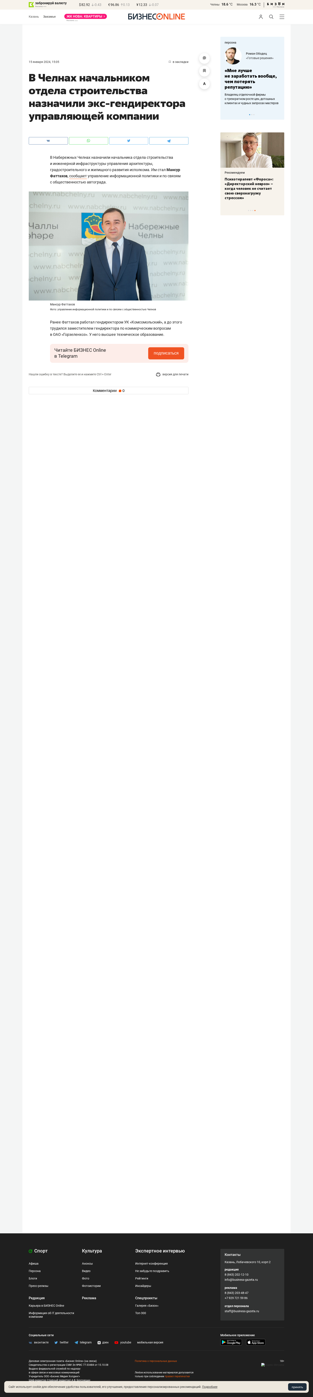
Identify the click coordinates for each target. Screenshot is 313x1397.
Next (279, 114)
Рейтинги (141, 1278)
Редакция (37, 1298)
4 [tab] (255, 210)
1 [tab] (249, 114)
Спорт (40, 1251)
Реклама (89, 1298)
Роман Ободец (256, 53)
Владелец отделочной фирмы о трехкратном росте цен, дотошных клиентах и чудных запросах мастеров (252, 99)
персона (230, 42)
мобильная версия (150, 1342)
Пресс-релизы (38, 1286)
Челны (215, 4)
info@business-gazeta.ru (241, 1279)
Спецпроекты (146, 1298)
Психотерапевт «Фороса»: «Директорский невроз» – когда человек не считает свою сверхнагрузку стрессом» (249, 188)
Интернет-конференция (151, 1263)
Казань (34, 16)
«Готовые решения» (260, 58)
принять (297, 1387)
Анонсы (87, 1263)
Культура (92, 1251)
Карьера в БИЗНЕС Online (46, 1305)
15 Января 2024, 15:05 (44, 62)
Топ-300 (140, 1313)
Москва (242, 4)
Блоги (33, 1278)
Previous (226, 114)
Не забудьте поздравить (152, 1271)
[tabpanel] (252, 76)
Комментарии (109, 391)
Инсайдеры (143, 1286)
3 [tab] (253, 114)
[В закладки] (204, 71)
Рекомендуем (235, 172)
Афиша (34, 1263)
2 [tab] (251, 114)
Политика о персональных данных (156, 1361)
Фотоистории (91, 1286)
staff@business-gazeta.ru (242, 1311)
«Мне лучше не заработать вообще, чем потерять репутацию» (251, 79)
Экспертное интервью (160, 1251)
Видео (86, 1271)
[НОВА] (85, 18)
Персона (35, 1271)
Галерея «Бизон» (147, 1305)
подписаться (166, 353)
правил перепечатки (177, 1376)
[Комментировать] (204, 58)
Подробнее (209, 1386)
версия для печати (175, 374)
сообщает (78, 176)
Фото (85, 1278)
